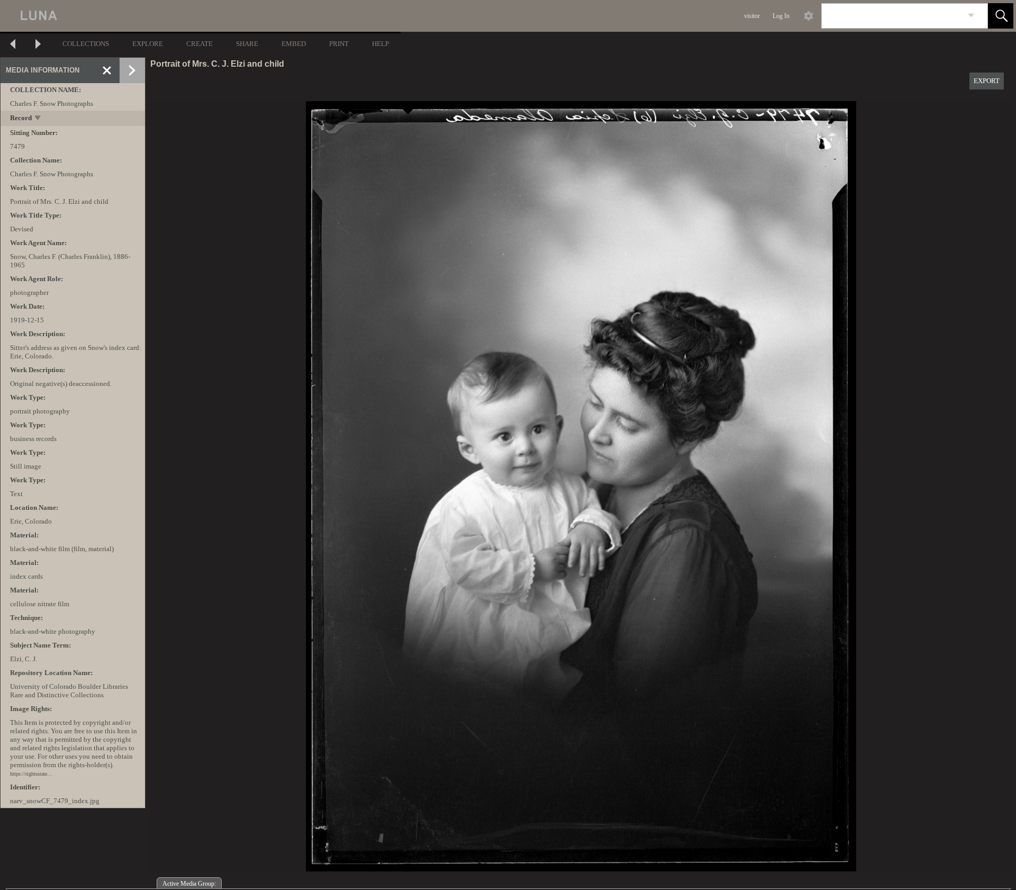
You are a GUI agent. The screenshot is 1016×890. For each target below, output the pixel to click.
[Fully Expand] (132, 70)
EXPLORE (147, 44)
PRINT (339, 44)
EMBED (294, 44)
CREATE (199, 44)
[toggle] (38, 119)
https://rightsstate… (31, 774)
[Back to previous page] (12, 45)
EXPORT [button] (987, 81)
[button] (1000, 16)
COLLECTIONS (85, 44)
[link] (971, 16)
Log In (781, 16)
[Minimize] (107, 70)
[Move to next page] (38, 45)
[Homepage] (199, 16)
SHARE (247, 44)
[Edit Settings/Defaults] (808, 16)
